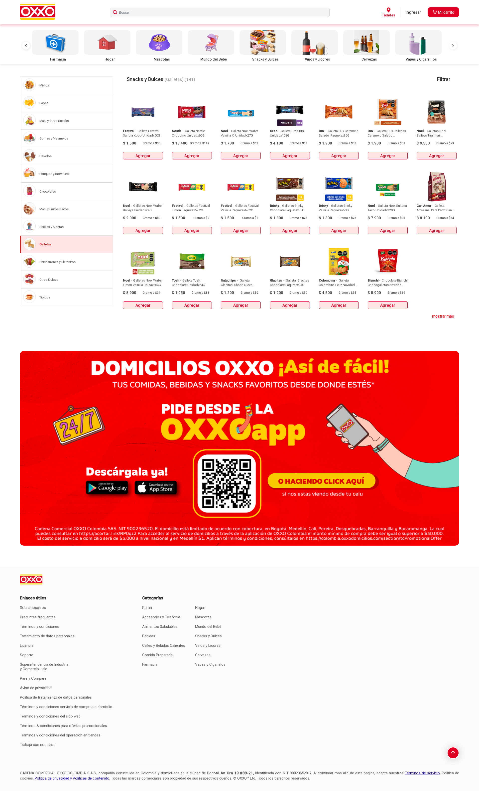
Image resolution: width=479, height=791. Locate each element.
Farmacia (149, 664)
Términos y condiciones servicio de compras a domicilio (66, 707)
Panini (147, 607)
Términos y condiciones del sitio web (50, 716)
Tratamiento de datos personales (47, 636)
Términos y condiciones (39, 626)
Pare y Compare (33, 678)
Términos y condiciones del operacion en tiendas (60, 735)
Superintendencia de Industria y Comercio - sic (44, 666)
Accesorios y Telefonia (161, 617)
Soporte (26, 655)
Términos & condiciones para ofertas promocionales (63, 725)
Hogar (200, 607)
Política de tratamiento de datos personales (56, 697)
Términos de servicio (422, 773)
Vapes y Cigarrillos (210, 664)
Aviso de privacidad (36, 688)
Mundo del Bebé (208, 626)
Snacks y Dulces (208, 636)
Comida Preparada (157, 655)
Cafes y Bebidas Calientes (163, 645)
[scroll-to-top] (453, 753)
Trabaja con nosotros (37, 744)
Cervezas (203, 655)
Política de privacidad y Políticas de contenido (72, 778)
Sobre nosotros (33, 607)
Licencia (26, 645)
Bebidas (148, 636)
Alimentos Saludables (160, 626)
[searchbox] (220, 12)
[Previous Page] (26, 46)
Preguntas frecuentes (38, 617)
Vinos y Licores (208, 645)
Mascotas (203, 617)
